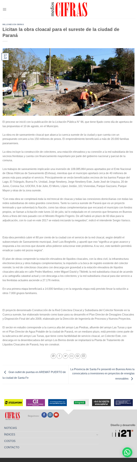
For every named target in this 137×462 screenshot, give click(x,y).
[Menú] (5, 9)
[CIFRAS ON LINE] (69, 9)
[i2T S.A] (123, 433)
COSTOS (10, 441)
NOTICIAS (10, 428)
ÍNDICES (9, 434)
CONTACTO (11, 447)
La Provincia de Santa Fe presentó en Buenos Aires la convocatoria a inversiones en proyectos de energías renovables (102, 374)
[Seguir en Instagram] (50, 415)
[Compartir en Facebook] (59, 356)
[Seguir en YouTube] (56, 415)
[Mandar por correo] (71, 356)
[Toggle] (97, 435)
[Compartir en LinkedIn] (83, 356)
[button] (127, 452)
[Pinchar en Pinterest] (77, 356)
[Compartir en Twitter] (65, 356)
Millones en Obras (13, 24)
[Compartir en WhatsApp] (53, 356)
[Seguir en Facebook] (44, 415)
